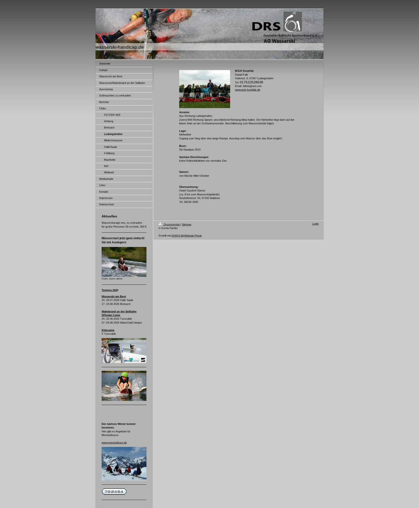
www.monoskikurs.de (114, 442)
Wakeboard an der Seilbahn (119, 311)
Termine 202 (109, 290)
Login (315, 223)
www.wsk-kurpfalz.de (247, 89)
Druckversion (171, 224)
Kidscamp (108, 330)
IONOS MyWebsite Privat (186, 235)
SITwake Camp (111, 315)
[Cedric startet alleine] (124, 262)
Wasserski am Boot (114, 296)
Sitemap (186, 224)
